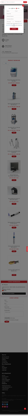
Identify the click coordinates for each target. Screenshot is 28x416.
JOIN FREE (14, 28)
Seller (18, 8)
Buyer (14, 8)
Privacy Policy (8, 25)
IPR (10, 25)
